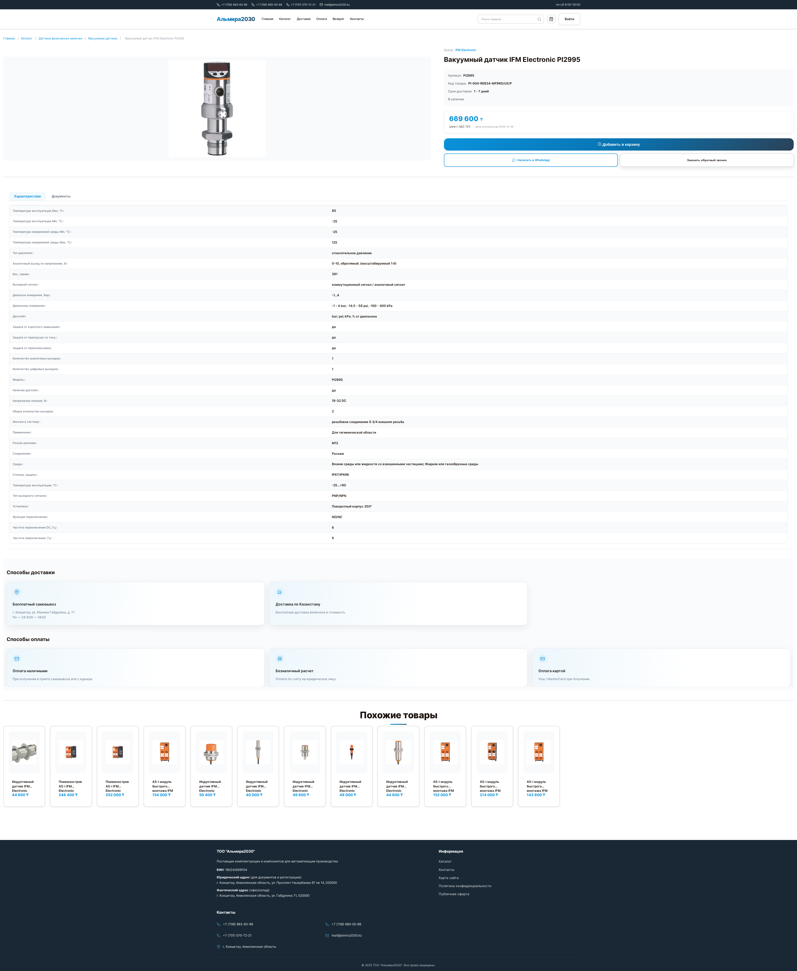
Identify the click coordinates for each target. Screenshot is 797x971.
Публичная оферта (454, 894)
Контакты (357, 19)
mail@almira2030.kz (346, 935)
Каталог (285, 19)
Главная (267, 19)
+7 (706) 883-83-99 (238, 924)
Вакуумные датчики (102, 38)
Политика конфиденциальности (465, 886)
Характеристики (27, 196)
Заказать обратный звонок (707, 160)
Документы (61, 196)
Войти (569, 19)
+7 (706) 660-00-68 (346, 924)
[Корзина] (551, 19)
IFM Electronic (465, 50)
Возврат (338, 19)
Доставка (304, 19)
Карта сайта (449, 878)
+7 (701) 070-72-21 (237, 935)
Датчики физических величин (60, 38)
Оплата (321, 19)
